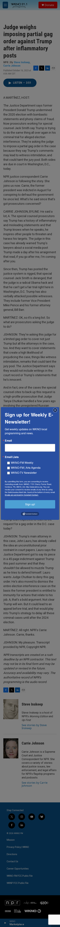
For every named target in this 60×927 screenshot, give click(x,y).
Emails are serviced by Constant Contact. (21, 494)
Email (8, 440)
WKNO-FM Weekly (22, 463)
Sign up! (30, 504)
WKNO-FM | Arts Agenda (25, 468)
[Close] (56, 410)
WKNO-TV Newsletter (24, 473)
